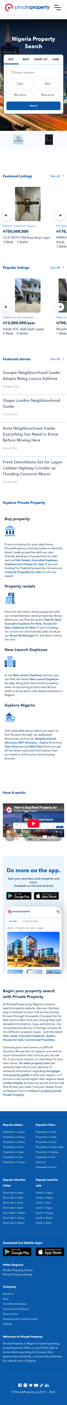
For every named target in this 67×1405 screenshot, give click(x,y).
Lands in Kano (44, 1223)
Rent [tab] (26, 59)
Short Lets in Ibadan (14, 1213)
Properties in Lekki (46, 1137)
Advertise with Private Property (20, 1319)
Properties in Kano (13, 1147)
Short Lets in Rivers (13, 1223)
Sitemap (7, 1324)
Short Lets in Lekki (13, 1197)
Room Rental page (22, 636)
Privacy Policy (10, 1314)
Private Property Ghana (18, 1270)
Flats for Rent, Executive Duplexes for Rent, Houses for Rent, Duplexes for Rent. (33, 624)
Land (55, 59)
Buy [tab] (11, 59)
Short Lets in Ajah (13, 1207)
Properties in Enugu (14, 1162)
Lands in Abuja (44, 1197)
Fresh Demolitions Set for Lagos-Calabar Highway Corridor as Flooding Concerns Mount (33, 468)
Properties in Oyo (13, 1157)
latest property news (37, 1063)
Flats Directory (14, 747)
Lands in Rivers (44, 1218)
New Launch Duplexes (27, 675)
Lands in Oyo (43, 1202)
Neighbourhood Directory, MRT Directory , (30, 741)
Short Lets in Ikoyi (13, 1202)
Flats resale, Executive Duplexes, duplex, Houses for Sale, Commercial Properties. (29, 1038)
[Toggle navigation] (57, 7)
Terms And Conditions (16, 1309)
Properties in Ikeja (46, 1132)
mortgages (53, 1071)
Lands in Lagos (44, 1192)
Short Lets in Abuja (13, 1218)
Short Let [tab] (41, 59)
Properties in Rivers (14, 1142)
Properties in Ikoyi (46, 1142)
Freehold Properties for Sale (23, 572)
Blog (5, 1299)
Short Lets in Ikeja (13, 1192)
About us (8, 1294)
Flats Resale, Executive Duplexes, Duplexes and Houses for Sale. (31, 562)
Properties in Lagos (14, 1132)
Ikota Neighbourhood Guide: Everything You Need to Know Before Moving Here (30, 434)
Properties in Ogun (14, 1152)
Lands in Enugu (44, 1213)
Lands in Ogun (44, 1207)
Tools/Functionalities (14, 1304)
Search (34, 105)
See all (55, 176)
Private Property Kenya (17, 1275)
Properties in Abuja (14, 1137)
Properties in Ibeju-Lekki (49, 1147)
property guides (19, 1075)
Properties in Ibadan (47, 1152)
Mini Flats (36, 747)
